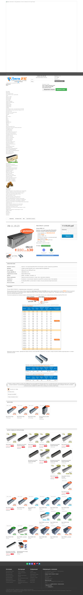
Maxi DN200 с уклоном (22, 536)
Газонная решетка (9, 153)
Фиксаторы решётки (9, 142)
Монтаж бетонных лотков (10, 195)
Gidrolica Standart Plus (10, 102)
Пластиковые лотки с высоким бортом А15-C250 (15, 108)
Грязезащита (8, 163)
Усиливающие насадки (10, 146)
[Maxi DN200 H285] (67, 515)
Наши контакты (33, 575)
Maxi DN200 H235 (54, 522)
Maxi (7, 115)
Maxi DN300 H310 (32, 536)
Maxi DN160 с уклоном (44, 522)
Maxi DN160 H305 (65, 507)
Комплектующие (9, 140)
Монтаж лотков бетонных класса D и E (13, 197)
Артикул (38, 228)
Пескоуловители (9, 130)
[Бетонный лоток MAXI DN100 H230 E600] (33, 453)
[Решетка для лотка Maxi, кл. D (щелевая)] (11, 410)
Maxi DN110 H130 (9, 416)
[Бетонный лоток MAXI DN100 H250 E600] (55, 453)
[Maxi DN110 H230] (22, 501)
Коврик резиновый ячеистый (11, 177)
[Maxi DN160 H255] (55, 501)
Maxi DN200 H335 (9, 536)
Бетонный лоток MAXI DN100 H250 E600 (55, 461)
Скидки (31, 571)
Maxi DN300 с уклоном (66, 536)
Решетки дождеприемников (11, 149)
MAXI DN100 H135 (10, 444)
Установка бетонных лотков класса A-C (13, 196)
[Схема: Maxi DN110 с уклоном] (14, 256)
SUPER (7, 125)
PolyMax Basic (8, 105)
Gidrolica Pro (8, 103)
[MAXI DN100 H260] (55, 469)
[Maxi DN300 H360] (44, 530)
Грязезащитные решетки (10, 164)
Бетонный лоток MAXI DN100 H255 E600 (66, 461)
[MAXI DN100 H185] (44, 437)
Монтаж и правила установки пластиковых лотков (15, 191)
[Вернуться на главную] (7, 219)
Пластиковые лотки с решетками (12, 94)
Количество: (64, 229)
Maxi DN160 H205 (43, 507)
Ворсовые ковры (9, 171)
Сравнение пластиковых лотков (12, 206)
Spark (7, 95)
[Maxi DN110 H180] (11, 501)
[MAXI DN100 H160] (33, 437)
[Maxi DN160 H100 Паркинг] (33, 501)
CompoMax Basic (9, 129)
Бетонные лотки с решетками (11, 112)
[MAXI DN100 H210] (67, 437)
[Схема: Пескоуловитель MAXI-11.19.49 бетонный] (44, 410)
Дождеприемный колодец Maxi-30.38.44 (22, 552)
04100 (25, 311)
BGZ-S (7, 119)
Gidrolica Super (8, 104)
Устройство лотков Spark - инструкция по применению (16, 199)
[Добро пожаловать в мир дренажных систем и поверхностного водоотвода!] (41, 36)
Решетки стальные (9, 136)
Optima (7, 124)
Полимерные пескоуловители (11, 134)
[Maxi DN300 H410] (55, 530)
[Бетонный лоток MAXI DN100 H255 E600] (67, 453)
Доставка (7, 211)
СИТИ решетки (8, 166)
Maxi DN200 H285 (65, 522)
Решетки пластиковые (10, 137)
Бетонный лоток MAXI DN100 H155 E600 (21, 445)
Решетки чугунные (9, 138)
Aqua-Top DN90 (8, 96)
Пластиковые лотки (9, 93)
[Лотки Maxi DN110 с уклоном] (20, 256)
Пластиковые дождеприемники (11, 148)
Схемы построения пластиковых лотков (13, 194)
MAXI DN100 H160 (32, 444)
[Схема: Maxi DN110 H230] (33, 410)
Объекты (7, 213)
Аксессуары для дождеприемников (12, 150)
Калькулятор (8, 208)
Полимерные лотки (9, 128)
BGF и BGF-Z (8, 116)
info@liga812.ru (50, 586)
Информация (8, 188)
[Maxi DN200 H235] (55, 515)
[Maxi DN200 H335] (11, 530)
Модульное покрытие (10, 172)
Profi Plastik (8, 100)
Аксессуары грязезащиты (10, 178)
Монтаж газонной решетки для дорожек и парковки (15, 200)
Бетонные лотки (9, 111)
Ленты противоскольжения (11, 175)
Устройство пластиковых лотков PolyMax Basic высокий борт (17, 201)
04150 (25, 330)
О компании (8, 212)
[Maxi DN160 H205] (44, 501)
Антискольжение (9, 173)
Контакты (7, 214)
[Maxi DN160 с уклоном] (44, 515)
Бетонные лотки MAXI (12, 394)
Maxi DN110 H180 (20, 416)
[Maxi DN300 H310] (33, 530)
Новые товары (33, 572)
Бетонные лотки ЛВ (9, 113)
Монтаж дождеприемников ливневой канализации (15, 198)
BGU (7, 117)
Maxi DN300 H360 (43, 536)
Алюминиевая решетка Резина (11, 167)
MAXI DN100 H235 (43, 460)
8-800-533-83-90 (41, 76)
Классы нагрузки (21, 571)
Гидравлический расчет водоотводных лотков (14, 209)
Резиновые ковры (9, 176)
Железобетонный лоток (10, 126)
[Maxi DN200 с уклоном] (22, 530)
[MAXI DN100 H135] (11, 437)
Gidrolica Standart (9, 101)
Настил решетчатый (9, 151)
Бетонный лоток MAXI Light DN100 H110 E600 (10, 552)
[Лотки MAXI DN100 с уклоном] (67, 469)
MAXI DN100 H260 (54, 476)
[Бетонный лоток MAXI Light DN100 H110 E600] (11, 544)
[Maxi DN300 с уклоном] (67, 530)
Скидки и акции (9, 210)
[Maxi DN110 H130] (67, 485)
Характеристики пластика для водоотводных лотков (15, 207)
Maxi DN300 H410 (54, 536)
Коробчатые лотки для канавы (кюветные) (13, 127)
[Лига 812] (17, 80)
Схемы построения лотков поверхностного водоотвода (16, 190)
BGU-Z (7, 118)
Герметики (8, 145)
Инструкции (8, 189)
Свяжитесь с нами (33, 577)
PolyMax (7, 107)
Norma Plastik (8, 99)
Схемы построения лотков (13, 396)
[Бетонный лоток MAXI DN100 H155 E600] (22, 437)
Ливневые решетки (9, 135)
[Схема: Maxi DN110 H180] (22, 410)
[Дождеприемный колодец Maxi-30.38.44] (22, 544)
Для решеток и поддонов (10, 179)
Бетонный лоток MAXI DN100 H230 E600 (32, 461)
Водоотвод (8, 92)
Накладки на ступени (10, 174)
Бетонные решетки (9, 139)
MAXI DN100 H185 (43, 444)
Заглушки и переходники (10, 141)
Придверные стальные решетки (12, 165)
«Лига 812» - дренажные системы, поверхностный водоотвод (22, 589)
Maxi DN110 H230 (31, 416)
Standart (7, 114)
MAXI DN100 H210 (65, 444)
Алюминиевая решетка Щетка (11, 168)
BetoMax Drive (8, 122)
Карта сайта (32, 582)
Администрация (9, 73)
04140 (25, 348)
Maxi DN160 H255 (54, 507)
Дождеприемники (9, 147)
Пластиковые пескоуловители (11, 131)
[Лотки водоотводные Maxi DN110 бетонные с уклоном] (8, 256)
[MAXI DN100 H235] (44, 453)
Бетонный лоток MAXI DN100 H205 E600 (55, 445)
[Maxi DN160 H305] (67, 501)
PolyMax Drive (8, 106)
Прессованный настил (10, 152)
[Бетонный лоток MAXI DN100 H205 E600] (55, 437)
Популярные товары (34, 574)
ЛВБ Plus (7, 123)
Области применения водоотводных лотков (14, 205)
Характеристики (9, 202)
